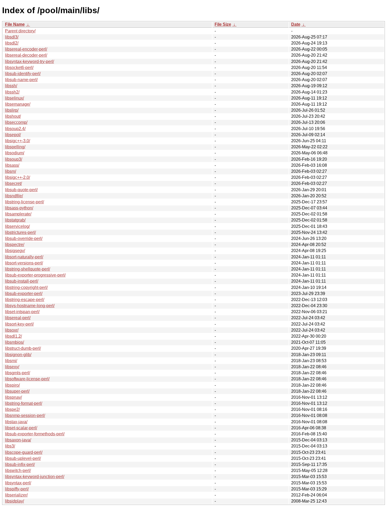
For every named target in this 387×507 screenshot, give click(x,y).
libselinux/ (14, 98)
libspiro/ (12, 385)
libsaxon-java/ (18, 440)
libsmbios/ (14, 342)
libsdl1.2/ (13, 336)
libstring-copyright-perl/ (26, 287)
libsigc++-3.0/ (17, 141)
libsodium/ (14, 153)
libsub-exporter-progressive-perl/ (35, 275)
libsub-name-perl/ (21, 79)
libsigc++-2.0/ (17, 177)
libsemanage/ (17, 104)
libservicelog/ (17, 226)
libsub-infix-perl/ (20, 464)
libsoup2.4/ (15, 128)
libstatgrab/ (15, 220)
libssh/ (11, 85)
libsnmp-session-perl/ (25, 415)
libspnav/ (13, 397)
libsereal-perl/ (18, 318)
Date (295, 24)
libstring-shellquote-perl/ (27, 269)
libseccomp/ (16, 122)
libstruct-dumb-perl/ (23, 348)
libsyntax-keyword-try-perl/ (29, 61)
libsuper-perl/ (17, 391)
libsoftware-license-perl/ (27, 379)
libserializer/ (16, 495)
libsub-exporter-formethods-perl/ (34, 434)
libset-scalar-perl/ (21, 428)
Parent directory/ (20, 31)
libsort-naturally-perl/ (24, 257)
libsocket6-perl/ (19, 67)
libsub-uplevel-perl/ (23, 458)
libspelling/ (15, 147)
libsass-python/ (19, 208)
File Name (15, 24)
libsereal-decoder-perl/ (26, 55)
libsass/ (12, 165)
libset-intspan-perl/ (22, 311)
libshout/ (13, 116)
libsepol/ (13, 134)
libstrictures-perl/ (20, 232)
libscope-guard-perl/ (23, 452)
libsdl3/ (11, 37)
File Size (223, 24)
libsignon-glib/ (18, 354)
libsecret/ (13, 183)
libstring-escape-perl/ (24, 299)
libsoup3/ (13, 159)
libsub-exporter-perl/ (23, 293)
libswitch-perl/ (18, 470)
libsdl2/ (11, 43)
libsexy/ (12, 367)
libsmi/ (11, 360)
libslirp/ (11, 110)
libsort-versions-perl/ (24, 263)
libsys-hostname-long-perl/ (29, 305)
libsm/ (10, 171)
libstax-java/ (16, 422)
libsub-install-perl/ (21, 281)
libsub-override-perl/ (23, 238)
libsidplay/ (14, 501)
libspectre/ (14, 244)
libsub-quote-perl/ (21, 190)
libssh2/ (12, 92)
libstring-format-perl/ (23, 403)
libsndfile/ (14, 196)
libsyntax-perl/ (18, 483)
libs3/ (10, 446)
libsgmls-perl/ (17, 373)
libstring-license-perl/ (24, 202)
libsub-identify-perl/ (23, 73)
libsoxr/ (11, 330)
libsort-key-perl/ (19, 324)
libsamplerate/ (18, 214)
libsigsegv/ (15, 250)
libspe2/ (12, 409)
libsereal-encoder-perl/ (26, 49)
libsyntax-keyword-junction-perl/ (34, 476)
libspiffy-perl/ (17, 489)
